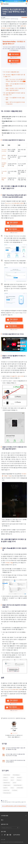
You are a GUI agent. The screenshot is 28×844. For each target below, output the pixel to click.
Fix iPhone (15, 790)
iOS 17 (12, 780)
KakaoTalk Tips (7, 782)
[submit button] (17, 828)
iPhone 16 (19, 777)
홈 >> (3, 800)
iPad (17, 18)
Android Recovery (17, 785)
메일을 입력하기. (10, 828)
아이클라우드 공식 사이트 (17, 376)
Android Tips (6, 790)
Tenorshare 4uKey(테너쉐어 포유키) (14, 203)
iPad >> (6, 800)
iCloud (12, 787)
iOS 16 (14, 782)
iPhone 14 (19, 780)
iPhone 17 (5, 777)
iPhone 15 (5, 780)
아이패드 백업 (9, 562)
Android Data (20, 787)
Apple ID (5, 787)
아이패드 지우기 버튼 (4, 164)
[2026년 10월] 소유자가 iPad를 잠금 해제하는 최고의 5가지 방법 (15, 754)
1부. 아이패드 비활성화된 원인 (11, 72)
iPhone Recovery (7, 792)
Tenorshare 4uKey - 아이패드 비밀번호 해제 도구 (14, 43)
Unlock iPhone (7, 774)
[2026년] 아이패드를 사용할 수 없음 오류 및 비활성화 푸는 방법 (15, 748)
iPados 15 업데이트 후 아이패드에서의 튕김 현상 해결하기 (15, 761)
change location (7, 785)
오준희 (3, 17)
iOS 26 (12, 777)
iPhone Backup (16, 774)
